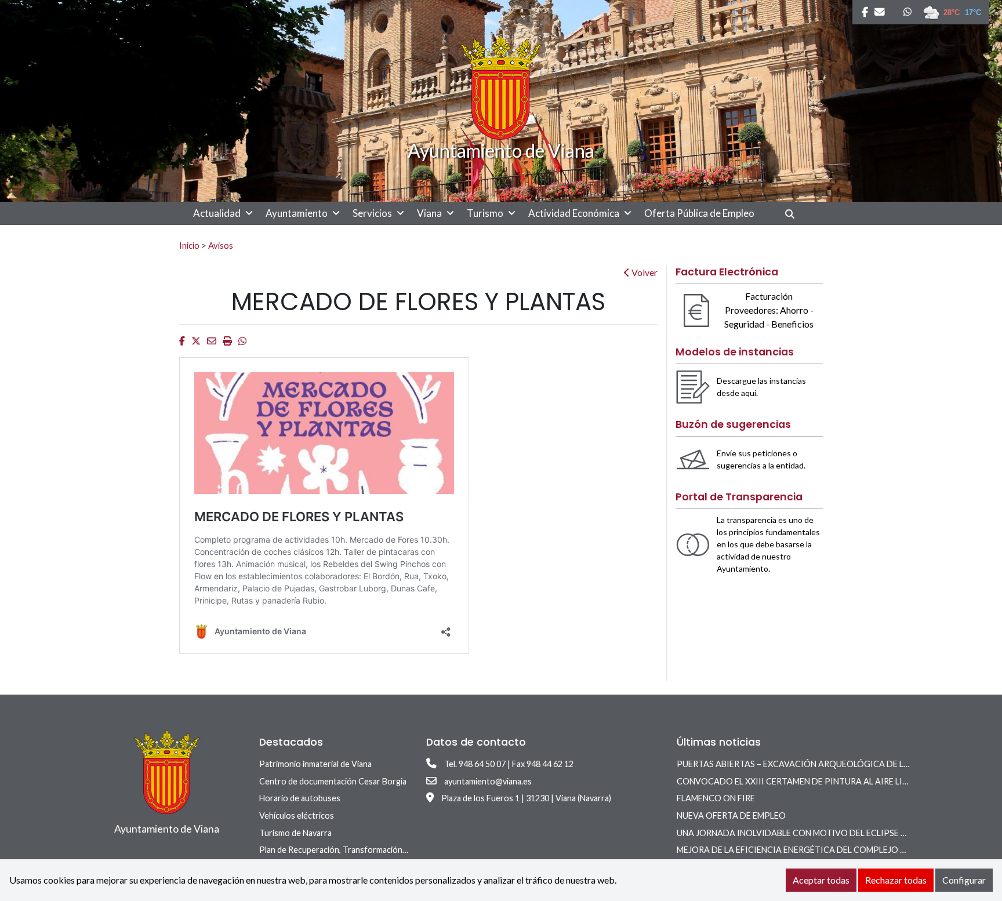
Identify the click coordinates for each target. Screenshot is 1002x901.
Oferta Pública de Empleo (699, 213)
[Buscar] (794, 213)
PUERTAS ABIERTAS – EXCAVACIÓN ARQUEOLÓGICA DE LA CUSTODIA (815, 764)
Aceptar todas (821, 879)
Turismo (485, 213)
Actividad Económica (573, 213)
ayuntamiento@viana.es (488, 781)
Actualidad (217, 213)
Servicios (372, 213)
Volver (644, 272)
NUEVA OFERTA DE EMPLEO (731, 815)
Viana (429, 213)
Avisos (220, 245)
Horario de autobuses (299, 798)
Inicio (189, 245)
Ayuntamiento (297, 213)
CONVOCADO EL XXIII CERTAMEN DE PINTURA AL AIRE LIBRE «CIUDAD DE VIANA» (838, 781)
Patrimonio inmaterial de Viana (315, 764)
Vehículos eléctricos (296, 815)
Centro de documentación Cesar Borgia (332, 781)
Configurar (964, 879)
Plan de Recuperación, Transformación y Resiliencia (353, 850)
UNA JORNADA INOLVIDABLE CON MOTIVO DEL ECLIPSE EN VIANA (808, 833)
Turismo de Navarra (295, 833)
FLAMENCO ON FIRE (716, 798)
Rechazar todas (896, 879)
